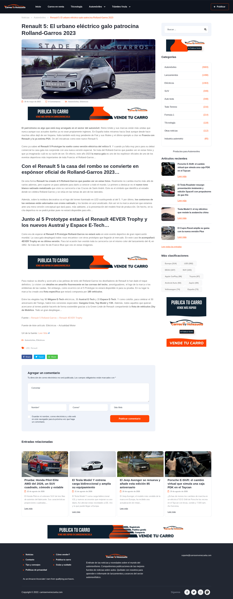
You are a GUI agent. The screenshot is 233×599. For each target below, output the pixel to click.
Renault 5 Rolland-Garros (44, 318)
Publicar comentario (130, 418)
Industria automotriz (174, 139)
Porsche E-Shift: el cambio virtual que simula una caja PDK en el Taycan (194, 167)
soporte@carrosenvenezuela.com (196, 555)
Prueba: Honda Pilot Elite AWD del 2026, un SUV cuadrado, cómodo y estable (43, 483)
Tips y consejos (33, 565)
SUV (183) (187, 270)
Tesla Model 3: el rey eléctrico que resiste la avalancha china (193, 211)
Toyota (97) (194, 276)
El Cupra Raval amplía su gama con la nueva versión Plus (193, 230)
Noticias (25, 17)
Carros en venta (56, 7)
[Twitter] (194, 592)
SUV (167, 91)
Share (28, 357)
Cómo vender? (63, 554)
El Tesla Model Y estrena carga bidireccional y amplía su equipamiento (91, 483)
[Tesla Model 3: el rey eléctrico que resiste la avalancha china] (168, 214)
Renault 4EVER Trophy (70, 318)
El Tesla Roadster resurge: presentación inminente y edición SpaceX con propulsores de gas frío (194, 190)
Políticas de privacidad (36, 570)
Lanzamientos (171, 75)
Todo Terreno (171, 107)
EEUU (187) (170, 270)
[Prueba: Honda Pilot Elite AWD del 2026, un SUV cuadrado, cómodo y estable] (45, 464)
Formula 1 (169, 115)
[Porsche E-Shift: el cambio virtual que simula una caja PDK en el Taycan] (168, 169)
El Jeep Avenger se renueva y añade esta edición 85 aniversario (140, 483)
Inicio (38, 7)
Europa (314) (171, 263)
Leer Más (43, 333)
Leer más (182, 176)
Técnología (76, 7)
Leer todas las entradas (171, 247)
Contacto (30, 559)
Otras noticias (171, 131)
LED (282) (188, 263)
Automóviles (95, 7)
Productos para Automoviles (186, 151)
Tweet (41, 357)
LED (28, 348)
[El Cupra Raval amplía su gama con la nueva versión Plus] (168, 233)
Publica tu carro (63, 559)
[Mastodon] (207, 592)
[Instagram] (200, 592)
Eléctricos (84, 102)
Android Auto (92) (173, 283)
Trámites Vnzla (119, 7)
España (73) (193, 289)
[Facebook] (187, 592)
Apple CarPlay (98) (173, 276)
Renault (34, 348)
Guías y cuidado (63, 565)
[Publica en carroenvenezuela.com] (88, 113)
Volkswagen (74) (172, 289)
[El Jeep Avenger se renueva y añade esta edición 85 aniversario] (140, 464)
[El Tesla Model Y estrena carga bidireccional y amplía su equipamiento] (92, 464)
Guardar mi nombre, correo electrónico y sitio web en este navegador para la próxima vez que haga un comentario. (54, 419)
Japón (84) (194, 283)
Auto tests (169, 99)
